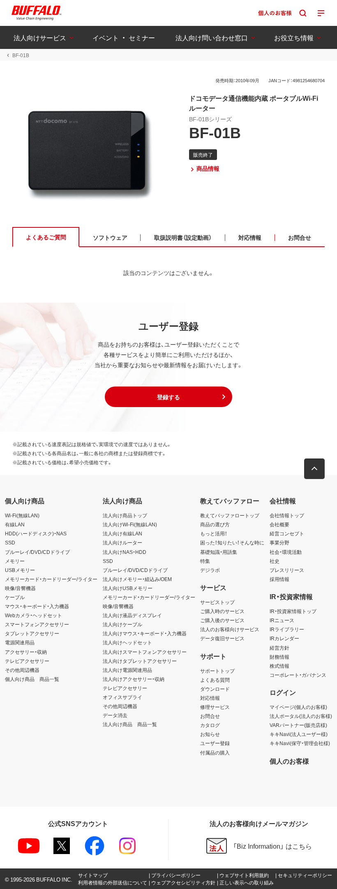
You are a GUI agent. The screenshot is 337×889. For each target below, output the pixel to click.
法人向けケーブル (122, 624)
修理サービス (215, 707)
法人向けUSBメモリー (127, 588)
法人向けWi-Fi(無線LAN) (130, 524)
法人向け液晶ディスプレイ (132, 615)
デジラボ (210, 570)
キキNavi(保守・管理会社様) (300, 743)
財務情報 (279, 656)
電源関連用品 (20, 642)
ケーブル (15, 597)
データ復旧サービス (222, 638)
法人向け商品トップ (125, 515)
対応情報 (210, 697)
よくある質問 (215, 679)
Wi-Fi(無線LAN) (22, 515)
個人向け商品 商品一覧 (32, 679)
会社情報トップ (287, 515)
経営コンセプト (287, 533)
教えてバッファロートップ (229, 515)
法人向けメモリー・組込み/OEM (137, 579)
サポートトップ (217, 670)
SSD (10, 542)
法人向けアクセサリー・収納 (133, 679)
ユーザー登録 (215, 743)
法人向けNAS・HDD (124, 552)
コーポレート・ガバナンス (298, 674)
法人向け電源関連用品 (127, 670)
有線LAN (15, 524)
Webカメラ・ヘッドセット (33, 615)
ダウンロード (215, 688)
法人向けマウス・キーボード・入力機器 (145, 633)
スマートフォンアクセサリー (37, 624)
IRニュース (282, 620)
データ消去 (115, 715)
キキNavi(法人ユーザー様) (299, 734)
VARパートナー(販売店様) (298, 725)
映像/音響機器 (20, 588)
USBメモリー (20, 570)
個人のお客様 (289, 761)
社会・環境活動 (286, 552)
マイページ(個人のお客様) (298, 707)
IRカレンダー (284, 638)
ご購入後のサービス (222, 620)
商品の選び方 (215, 524)
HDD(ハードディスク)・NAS (36, 533)
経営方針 (279, 647)
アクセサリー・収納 (26, 651)
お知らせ (210, 734)
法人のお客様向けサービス (229, 629)
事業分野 (279, 542)
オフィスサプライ (122, 697)
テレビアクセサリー (27, 660)
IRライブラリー (287, 629)
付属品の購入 (215, 752)
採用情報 (279, 579)
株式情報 (279, 665)
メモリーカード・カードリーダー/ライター (51, 579)
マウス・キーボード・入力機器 (37, 606)
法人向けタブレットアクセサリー (140, 660)
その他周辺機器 (22, 670)
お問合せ (210, 716)
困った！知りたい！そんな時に (232, 542)
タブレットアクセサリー (32, 633)
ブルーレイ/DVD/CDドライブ (37, 552)
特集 (205, 561)
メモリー (15, 561)
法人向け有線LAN (122, 533)
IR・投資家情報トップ (293, 611)
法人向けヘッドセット (127, 642)
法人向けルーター (122, 542)
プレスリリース (287, 570)
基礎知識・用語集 (218, 552)
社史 (274, 561)
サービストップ (217, 602)
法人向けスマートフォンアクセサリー (145, 651)
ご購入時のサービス (222, 611)
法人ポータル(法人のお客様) (301, 716)
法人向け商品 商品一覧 (130, 724)
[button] (168, 397)
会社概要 (279, 524)
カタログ (210, 725)
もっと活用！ (213, 533)
